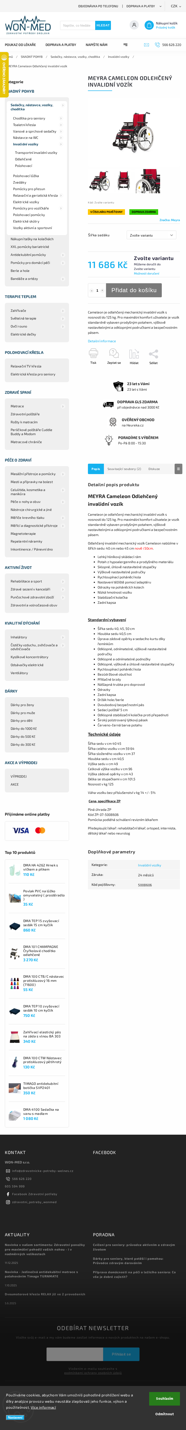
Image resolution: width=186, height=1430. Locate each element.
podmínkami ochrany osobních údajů (93, 1373)
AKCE (15, 784)
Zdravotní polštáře (25, 414)
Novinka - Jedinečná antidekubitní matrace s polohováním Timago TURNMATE (41, 1274)
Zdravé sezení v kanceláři (30, 589)
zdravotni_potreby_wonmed (34, 1202)
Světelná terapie (24, 318)
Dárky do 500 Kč (23, 736)
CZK (174, 6)
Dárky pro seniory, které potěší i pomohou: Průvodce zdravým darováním (128, 1261)
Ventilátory (19, 673)
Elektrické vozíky (26, 202)
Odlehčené (23, 159)
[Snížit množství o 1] (91, 291)
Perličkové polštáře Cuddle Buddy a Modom (32, 432)
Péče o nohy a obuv (25, 501)
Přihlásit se (121, 1354)
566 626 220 (22, 1179)
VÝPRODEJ (19, 776)
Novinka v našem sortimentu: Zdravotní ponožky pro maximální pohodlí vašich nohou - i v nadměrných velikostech (45, 1249)
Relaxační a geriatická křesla (35, 195)
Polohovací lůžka (26, 176)
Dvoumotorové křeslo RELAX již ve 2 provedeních (45, 1294)
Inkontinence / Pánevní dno (32, 549)
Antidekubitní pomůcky (28, 255)
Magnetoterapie (23, 533)
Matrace (17, 406)
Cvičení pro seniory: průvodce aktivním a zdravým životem (134, 1247)
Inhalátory (19, 637)
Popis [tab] (96, 469)
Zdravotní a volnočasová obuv (34, 605)
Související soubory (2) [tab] (124, 469)
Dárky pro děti (21, 720)
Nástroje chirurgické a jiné (31, 509)
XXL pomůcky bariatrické (30, 247)
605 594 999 (15, 1186)
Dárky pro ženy (22, 705)
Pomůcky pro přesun (29, 189)
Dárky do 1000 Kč (24, 728)
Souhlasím (164, 1398)
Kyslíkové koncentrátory (29, 657)
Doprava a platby (140, 6)
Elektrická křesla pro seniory (33, 374)
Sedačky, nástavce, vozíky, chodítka (32, 107)
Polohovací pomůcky (29, 215)
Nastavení (15, 1417)
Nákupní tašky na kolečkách (32, 239)
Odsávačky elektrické (27, 665)
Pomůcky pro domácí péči (30, 263)
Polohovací (23, 166)
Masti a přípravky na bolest (32, 482)
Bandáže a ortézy (24, 278)
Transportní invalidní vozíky (36, 152)
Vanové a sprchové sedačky (34, 131)
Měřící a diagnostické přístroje (34, 525)
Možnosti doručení (146, 273)
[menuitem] (23, 45)
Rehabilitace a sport (26, 581)
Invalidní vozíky (26, 144)
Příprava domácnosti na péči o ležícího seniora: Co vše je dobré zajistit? (134, 1274)
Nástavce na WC (25, 137)
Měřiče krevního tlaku (27, 517)
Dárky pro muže (23, 713)
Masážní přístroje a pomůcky (33, 474)
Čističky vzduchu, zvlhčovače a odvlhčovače (34, 647)
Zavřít (165, 371)
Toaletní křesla (24, 125)
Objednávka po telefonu (98, 6)
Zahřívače (18, 310)
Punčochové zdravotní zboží (32, 597)
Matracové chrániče (26, 442)
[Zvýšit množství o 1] (102, 291)
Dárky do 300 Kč (23, 744)
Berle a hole (20, 270)
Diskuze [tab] (154, 469)
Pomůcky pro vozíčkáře (31, 208)
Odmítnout (164, 1414)
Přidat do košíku (134, 290)
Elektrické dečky (23, 334)
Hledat (103, 25)
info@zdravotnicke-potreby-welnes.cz (42, 1171)
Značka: (170, 220)
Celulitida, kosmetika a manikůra (28, 492)
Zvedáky (19, 182)
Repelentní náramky (26, 541)
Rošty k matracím (24, 422)
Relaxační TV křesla (26, 366)
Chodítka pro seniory (29, 118)
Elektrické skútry (26, 221)
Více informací (43, 1407)
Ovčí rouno (19, 326)
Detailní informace (102, 341)
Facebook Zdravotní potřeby (34, 1194)
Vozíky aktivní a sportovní (32, 228)
